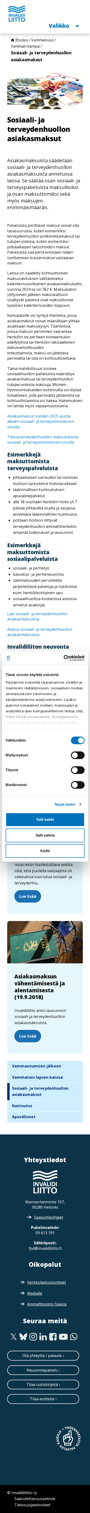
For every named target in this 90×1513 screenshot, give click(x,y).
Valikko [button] (59, 25)
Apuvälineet (24, 1116)
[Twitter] (13, 1337)
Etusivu (21, 40)
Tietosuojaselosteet (32, 1504)
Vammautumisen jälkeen (36, 1066)
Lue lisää (27, 896)
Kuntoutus (22, 1105)
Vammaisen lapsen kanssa (37, 1077)
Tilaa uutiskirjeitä (42, 1384)
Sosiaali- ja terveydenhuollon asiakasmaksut (40, 1091)
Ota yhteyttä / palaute (42, 1355)
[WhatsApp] (74, 1337)
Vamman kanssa (25, 46)
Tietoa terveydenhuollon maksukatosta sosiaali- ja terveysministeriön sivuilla (42, 439)
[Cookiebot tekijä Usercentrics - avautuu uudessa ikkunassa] (64, 658)
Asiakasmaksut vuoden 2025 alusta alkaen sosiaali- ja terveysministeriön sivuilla (40, 421)
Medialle (34, 1293)
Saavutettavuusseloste (34, 1498)
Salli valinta (45, 835)
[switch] (77, 755)
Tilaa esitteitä (42, 1398)
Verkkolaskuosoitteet (46, 1282)
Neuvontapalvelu (42, 1370)
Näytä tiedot (65, 804)
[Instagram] (33, 1337)
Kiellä (45, 851)
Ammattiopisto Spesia (46, 1304)
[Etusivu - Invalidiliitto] (16, 13)
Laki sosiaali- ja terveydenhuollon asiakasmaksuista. (37, 616)
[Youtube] (63, 1337)
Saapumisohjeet (48, 1217)
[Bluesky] (23, 1337)
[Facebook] (53, 1337)
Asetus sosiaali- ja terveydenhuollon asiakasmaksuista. (39, 632)
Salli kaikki (45, 819)
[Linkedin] (43, 1337)
